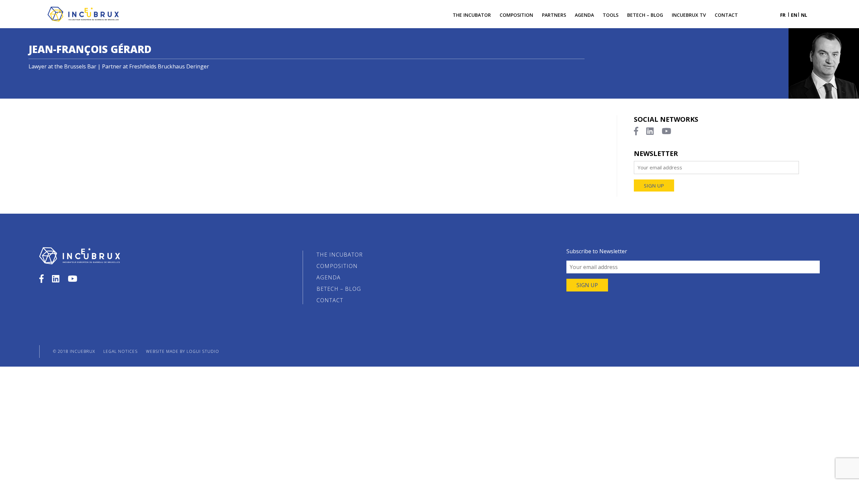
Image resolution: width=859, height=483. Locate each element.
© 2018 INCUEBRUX (74, 351)
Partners (554, 15)
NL (804, 15)
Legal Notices (120, 351)
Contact (726, 15)
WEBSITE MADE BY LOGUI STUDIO (182, 351)
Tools (610, 15)
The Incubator (472, 15)
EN (794, 15)
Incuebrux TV (689, 15)
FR (783, 15)
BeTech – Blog (645, 15)
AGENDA (584, 15)
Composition (516, 15)
